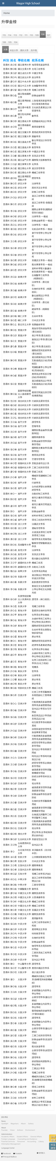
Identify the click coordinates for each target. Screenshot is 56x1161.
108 (42, 34)
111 (26, 35)
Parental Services (8, 1141)
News (3, 1121)
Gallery (31, 1124)
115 (4, 35)
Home (7, 13)
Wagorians (14, 1124)
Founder (4, 1130)
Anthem (20, 1130)
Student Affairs (22, 1137)
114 (9, 35)
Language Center (8, 1148)
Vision (12, 1130)
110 (31, 35)
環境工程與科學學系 (41, 519)
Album (23, 1124)
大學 (5, 49)
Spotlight (4, 1124)
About (3, 1128)
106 (4, 42)
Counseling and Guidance (27, 1139)
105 (10, 42)
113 (15, 35)
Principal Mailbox (10, 1157)
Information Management (10, 1144)
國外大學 (24, 50)
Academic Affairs (7, 1137)
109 (37, 35)
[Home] (28, 3)
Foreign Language (8, 1139)
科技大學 (14, 50)
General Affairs (36, 1137)
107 (48, 35)
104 (15, 42)
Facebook (7, 1153)
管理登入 (42, 1153)
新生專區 (4, 1117)
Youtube (18, 1153)
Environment (30, 1130)
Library (41, 1141)
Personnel (21, 1141)
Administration (6, 1134)
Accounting (31, 1141)
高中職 (34, 50)
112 (20, 35)
